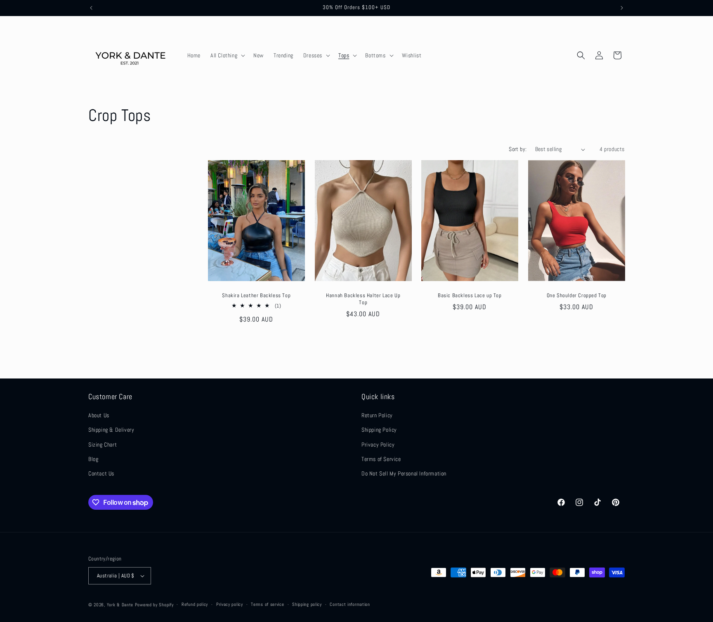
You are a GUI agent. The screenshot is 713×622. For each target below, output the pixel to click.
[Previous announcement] (91, 8)
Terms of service (267, 604)
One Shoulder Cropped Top (576, 295)
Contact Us (101, 473)
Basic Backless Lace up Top (470, 295)
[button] (226, 55)
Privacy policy (229, 604)
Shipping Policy (379, 429)
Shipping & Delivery (111, 429)
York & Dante (121, 605)
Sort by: (517, 149)
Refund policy (195, 604)
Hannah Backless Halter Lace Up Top (363, 299)
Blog (93, 459)
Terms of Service (381, 459)
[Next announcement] (622, 8)
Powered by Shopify (154, 605)
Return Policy (377, 415)
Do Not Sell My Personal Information (403, 473)
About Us (98, 415)
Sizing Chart (102, 444)
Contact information (350, 604)
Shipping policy (307, 604)
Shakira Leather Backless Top (256, 295)
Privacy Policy (377, 444)
